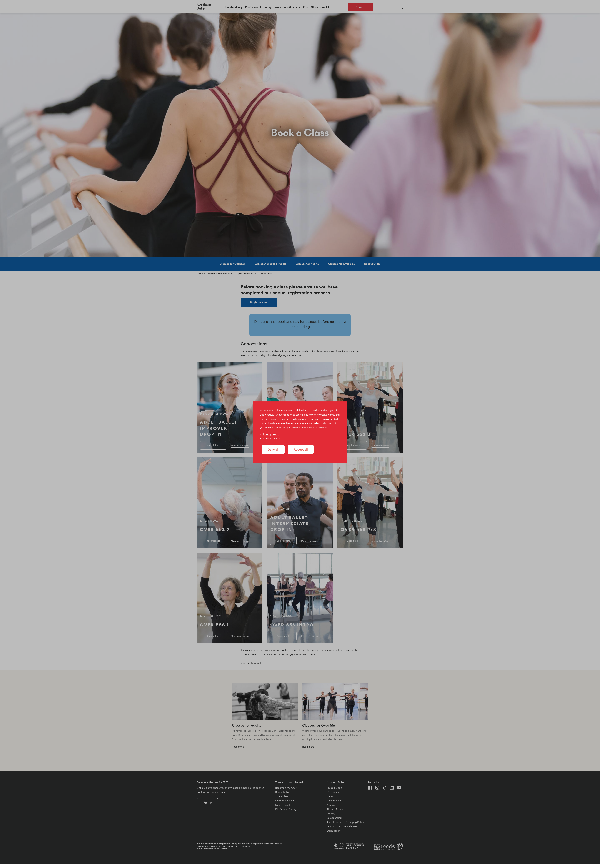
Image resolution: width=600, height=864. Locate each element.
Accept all (301, 449)
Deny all (273, 449)
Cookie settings (271, 438)
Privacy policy (271, 434)
